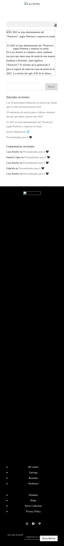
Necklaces (33, 483)
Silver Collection (33, 506)
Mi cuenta (33, 467)
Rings (33, 500)
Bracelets (33, 478)
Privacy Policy (33, 511)
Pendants (33, 495)
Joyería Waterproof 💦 (17, 131)
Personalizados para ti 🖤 (19, 137)
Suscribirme (48, 538)
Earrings (33, 472)
